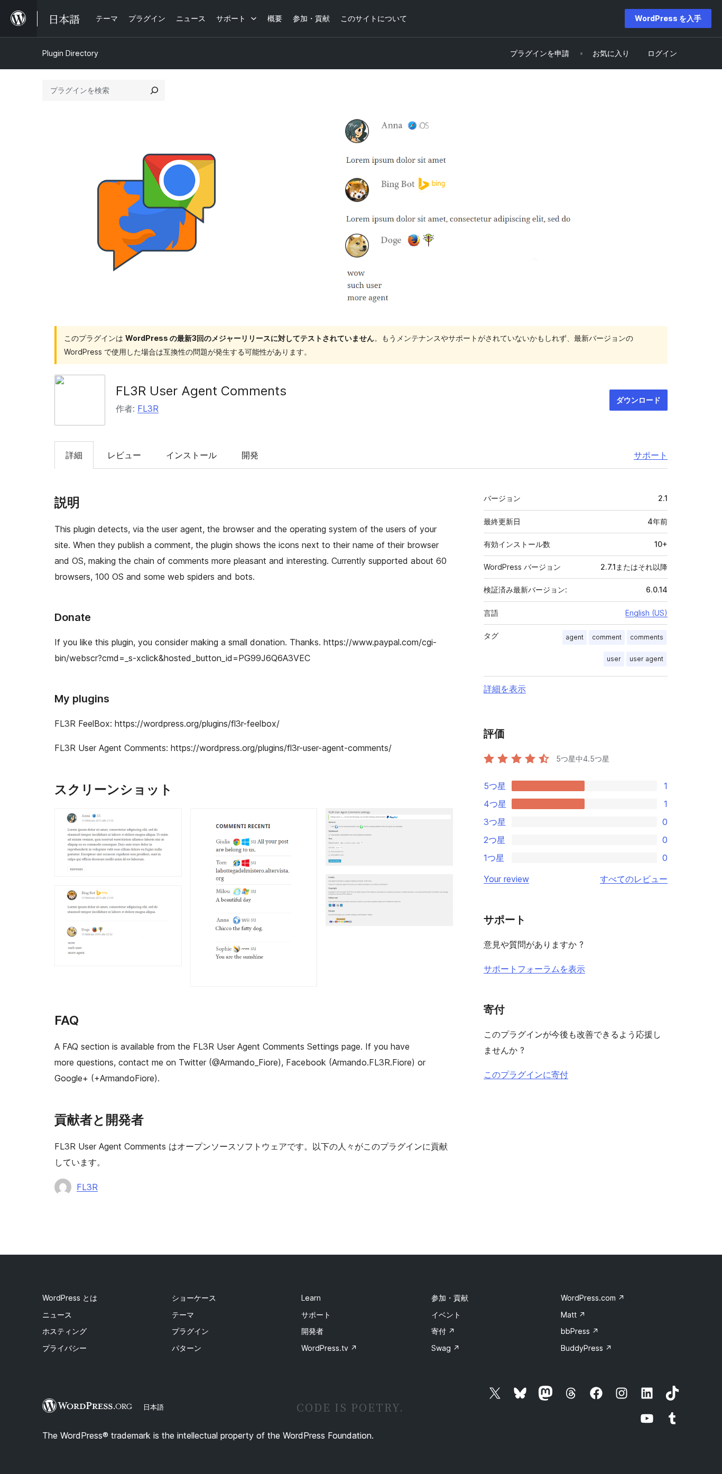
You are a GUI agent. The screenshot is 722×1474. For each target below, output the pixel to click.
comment (607, 637)
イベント (446, 1314)
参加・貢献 (449, 1297)
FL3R (148, 408)
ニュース (57, 1314)
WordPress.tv (329, 1347)
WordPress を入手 (668, 18)
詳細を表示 (505, 688)
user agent (646, 659)
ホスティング (64, 1331)
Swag (445, 1347)
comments (646, 637)
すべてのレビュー (634, 879)
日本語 (153, 1407)
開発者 (312, 1331)
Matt (573, 1314)
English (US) (646, 612)
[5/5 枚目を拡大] (438, 888)
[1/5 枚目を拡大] (167, 822)
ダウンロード (638, 399)
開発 (250, 455)
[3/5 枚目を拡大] (303, 822)
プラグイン (190, 1331)
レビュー (124, 455)
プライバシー (64, 1347)
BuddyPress (586, 1347)
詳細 (74, 455)
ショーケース (194, 1297)
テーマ (183, 1314)
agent (575, 637)
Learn (311, 1297)
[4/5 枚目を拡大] (438, 822)
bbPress (580, 1331)
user (614, 659)
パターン (186, 1347)
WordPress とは (69, 1297)
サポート (651, 455)
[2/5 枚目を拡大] (167, 899)
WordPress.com (593, 1297)
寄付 (443, 1331)
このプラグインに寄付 (526, 1074)
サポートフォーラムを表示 (534, 968)
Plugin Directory (70, 53)
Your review (506, 879)
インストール (191, 455)
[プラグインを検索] (154, 90)
